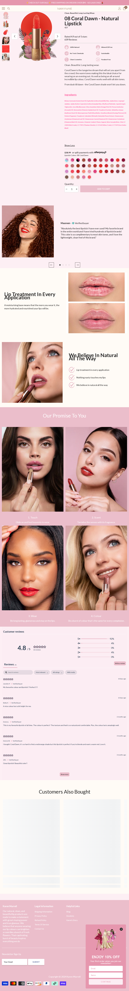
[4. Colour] (96, 568)
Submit (36, 962)
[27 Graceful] (66, 177)
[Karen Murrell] (96, 303)
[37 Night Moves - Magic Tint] (78, 160)
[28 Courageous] (123, 171)
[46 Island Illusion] (78, 177)
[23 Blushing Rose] (72, 166)
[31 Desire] (78, 166)
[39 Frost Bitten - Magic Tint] (66, 160)
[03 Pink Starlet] (89, 160)
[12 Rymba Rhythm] (78, 171)
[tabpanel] (64, 724)
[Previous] (14, 36)
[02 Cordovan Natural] (84, 160)
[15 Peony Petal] (84, 171)
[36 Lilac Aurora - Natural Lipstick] (66, 171)
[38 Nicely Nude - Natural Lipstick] (112, 166)
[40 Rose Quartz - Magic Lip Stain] (72, 160)
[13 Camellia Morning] (66, 166)
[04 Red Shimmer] (95, 160)
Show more (64, 774)
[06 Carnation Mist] (106, 160)
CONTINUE (106, 982)
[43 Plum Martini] (84, 177)
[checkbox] (71, 672)
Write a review (120, 663)
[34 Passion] (106, 166)
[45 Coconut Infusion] (72, 177)
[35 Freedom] (101, 171)
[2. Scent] (96, 469)
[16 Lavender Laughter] (89, 171)
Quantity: (69, 184)
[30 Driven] (123, 166)
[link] (32, 469)
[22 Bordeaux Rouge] (118, 171)
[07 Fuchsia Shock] (112, 160)
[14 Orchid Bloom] (89, 166)
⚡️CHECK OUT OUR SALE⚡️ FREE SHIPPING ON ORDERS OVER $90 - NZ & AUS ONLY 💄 (65, 3)
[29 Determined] (118, 166)
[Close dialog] (121, 929)
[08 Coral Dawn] (118, 160)
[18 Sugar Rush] (95, 171)
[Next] (57, 36)
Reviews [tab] (10, 664)
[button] (51, 264)
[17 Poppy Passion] (72, 171)
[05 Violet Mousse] (101, 160)
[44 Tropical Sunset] (89, 177)
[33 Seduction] (112, 171)
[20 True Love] (106, 171)
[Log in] (119, 8)
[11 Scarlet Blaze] (84, 166)
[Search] (8, 8)
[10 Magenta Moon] (123, 160)
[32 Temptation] (101, 166)
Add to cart (103, 189)
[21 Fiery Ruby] (95, 166)
